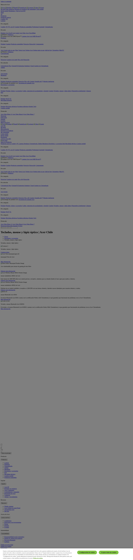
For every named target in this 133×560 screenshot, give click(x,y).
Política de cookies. (38, 558)
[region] (66, 554)
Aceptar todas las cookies (108, 552)
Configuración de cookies (87, 552)
